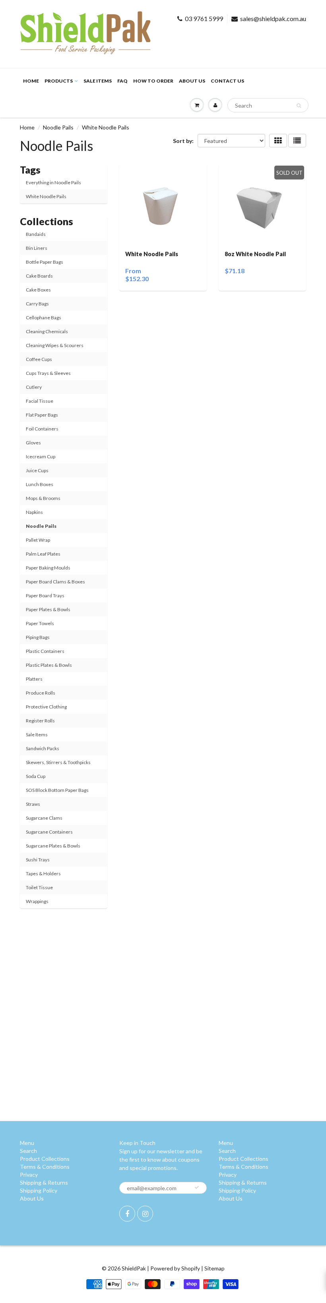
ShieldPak (134, 1268)
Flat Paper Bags (42, 415)
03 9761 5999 (204, 18)
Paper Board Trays (45, 595)
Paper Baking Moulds (48, 568)
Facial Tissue (39, 401)
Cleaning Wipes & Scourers (54, 345)
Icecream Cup (40, 456)
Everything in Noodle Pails (53, 182)
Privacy (29, 1174)
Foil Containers (42, 429)
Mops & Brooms (43, 498)
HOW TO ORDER (153, 81)
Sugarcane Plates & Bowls (53, 846)
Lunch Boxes (39, 484)
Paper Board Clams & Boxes (55, 582)
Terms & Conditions (45, 1166)
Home (31, 81)
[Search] (298, 105)
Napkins (34, 512)
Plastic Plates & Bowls (49, 665)
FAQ (122, 81)
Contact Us (227, 81)
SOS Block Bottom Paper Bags (57, 790)
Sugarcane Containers (49, 832)
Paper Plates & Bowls (48, 609)
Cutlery (34, 387)
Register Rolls (40, 721)
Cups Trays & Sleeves (48, 373)
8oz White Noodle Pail (255, 254)
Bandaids (36, 234)
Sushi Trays (38, 860)
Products (59, 81)
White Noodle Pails (46, 196)
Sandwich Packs (42, 748)
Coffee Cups (39, 359)
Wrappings (37, 901)
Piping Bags (38, 637)
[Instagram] (145, 1214)
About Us (192, 81)
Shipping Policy (38, 1190)
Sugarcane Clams (44, 818)
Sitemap (214, 1268)
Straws (33, 804)
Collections (46, 221)
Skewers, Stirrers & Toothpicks (58, 762)
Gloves (33, 443)
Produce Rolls (40, 693)
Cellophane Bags (43, 317)
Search (28, 1150)
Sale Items (37, 734)
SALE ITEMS (97, 81)
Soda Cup (35, 776)
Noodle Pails (58, 127)
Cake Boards (39, 276)
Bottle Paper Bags (44, 262)
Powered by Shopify (175, 1268)
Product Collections (45, 1158)
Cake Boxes (38, 290)
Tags (30, 170)
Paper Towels (40, 623)
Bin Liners (36, 248)
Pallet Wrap (38, 540)
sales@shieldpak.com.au (273, 18)
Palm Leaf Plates (43, 554)
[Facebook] (127, 1214)
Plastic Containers (45, 651)
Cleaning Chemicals (47, 331)
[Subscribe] (197, 1187)
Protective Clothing (46, 707)
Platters (34, 679)
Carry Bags (37, 304)
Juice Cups (37, 470)
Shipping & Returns (44, 1182)
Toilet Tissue (39, 887)
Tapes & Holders (43, 873)
